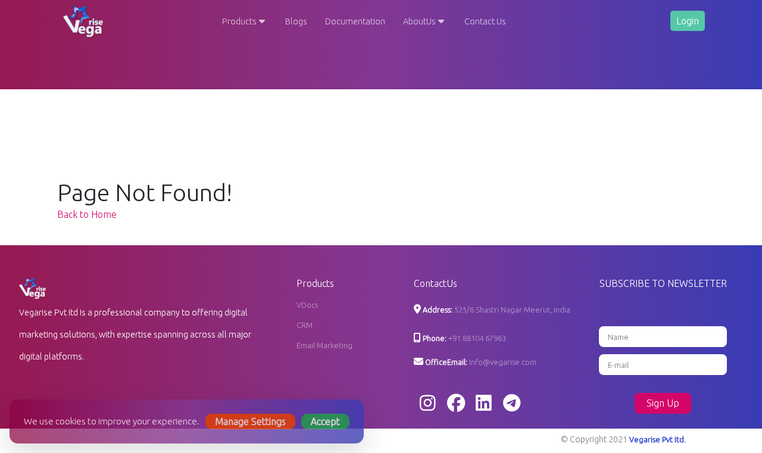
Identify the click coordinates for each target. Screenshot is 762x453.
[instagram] (428, 403)
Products (239, 21)
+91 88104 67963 (477, 338)
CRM (304, 325)
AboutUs (419, 21)
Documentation (355, 21)
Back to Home (87, 214)
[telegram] (511, 403)
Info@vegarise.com (502, 362)
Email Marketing (324, 345)
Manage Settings (250, 421)
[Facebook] (456, 403)
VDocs (307, 305)
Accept (325, 421)
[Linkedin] (484, 403)
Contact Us (485, 21)
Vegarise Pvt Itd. (657, 439)
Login (687, 20)
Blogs (296, 21)
